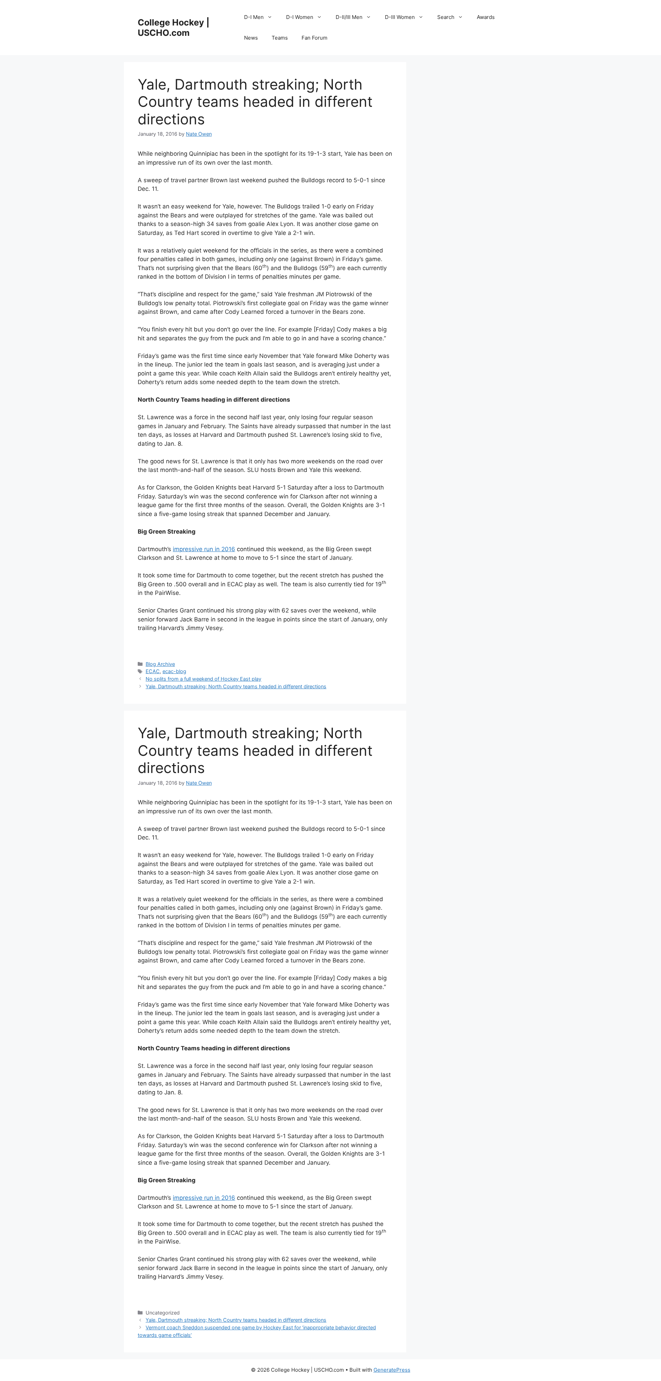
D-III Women (400, 17)
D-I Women (299, 17)
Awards (486, 17)
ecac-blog (174, 671)
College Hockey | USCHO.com (173, 27)
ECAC (153, 671)
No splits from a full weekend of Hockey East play (203, 679)
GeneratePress (392, 1370)
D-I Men (254, 17)
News (251, 37)
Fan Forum (314, 37)
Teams (280, 37)
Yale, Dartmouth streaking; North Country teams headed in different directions (236, 686)
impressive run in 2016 (204, 549)
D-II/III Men (349, 17)
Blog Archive (160, 664)
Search (445, 17)
